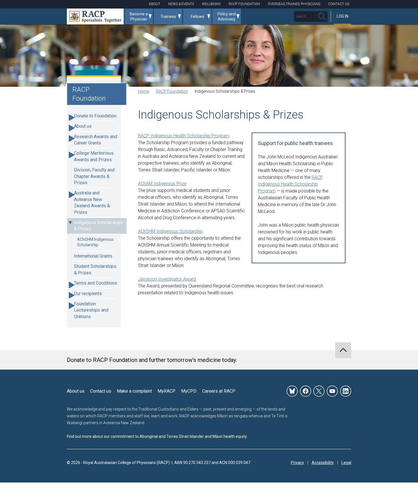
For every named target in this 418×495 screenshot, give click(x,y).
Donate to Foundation (95, 116)
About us (83, 126)
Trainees (168, 16)
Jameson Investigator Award (167, 279)
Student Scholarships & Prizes (95, 269)
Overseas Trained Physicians (294, 4)
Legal (346, 462)
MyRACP (166, 391)
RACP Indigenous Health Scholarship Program (290, 184)
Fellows (197, 16)
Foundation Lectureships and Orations (91, 310)
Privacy (297, 462)
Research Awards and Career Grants (95, 140)
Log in (342, 16)
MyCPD (188, 391)
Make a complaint (134, 391)
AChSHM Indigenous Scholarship (95, 242)
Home (143, 91)
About (154, 4)
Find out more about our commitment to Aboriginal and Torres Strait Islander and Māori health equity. (157, 436)
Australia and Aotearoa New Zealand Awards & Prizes (92, 202)
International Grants (93, 256)
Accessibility (323, 462)
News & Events (181, 4)
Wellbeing (211, 4)
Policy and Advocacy (227, 16)
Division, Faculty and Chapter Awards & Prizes (94, 176)
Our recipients (88, 293)
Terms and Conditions (95, 283)
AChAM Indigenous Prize (162, 183)
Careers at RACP (218, 391)
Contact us (100, 391)
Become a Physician (139, 16)
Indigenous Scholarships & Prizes (98, 225)
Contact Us (338, 4)
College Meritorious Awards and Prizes (93, 156)
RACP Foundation (244, 4)
